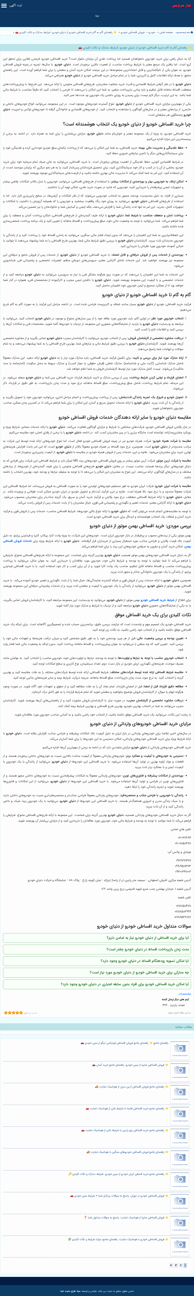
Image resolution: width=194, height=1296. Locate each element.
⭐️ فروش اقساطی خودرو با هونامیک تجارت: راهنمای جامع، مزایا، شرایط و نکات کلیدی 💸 (118, 1239)
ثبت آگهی (15, 5)
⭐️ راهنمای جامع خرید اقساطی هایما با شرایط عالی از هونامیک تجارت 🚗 (127, 1108)
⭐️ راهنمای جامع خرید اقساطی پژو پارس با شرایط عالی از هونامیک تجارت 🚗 (124, 1130)
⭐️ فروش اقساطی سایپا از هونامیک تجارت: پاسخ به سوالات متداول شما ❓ (126, 1218)
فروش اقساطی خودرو (133, 32)
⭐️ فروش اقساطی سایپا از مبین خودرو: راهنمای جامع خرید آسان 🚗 (130, 1065)
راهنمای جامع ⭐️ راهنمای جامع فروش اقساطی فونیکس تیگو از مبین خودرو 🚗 (124, 1043)
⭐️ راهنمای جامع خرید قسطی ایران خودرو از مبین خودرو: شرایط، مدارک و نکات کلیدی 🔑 (118, 1174)
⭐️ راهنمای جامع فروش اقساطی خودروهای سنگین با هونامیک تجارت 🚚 (127, 1152)
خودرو (152, 32)
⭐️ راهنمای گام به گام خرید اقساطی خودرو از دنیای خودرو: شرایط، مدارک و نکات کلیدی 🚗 (65, 32)
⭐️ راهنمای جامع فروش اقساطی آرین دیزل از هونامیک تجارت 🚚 (131, 1087)
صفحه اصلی (166, 32)
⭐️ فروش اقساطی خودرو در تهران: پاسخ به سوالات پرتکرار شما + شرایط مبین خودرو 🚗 (119, 1196)
